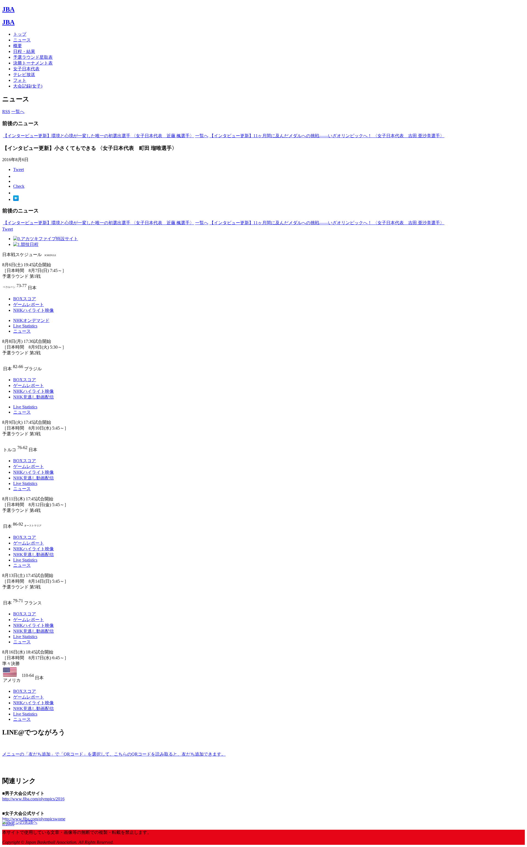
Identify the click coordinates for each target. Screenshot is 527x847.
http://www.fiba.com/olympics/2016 (33, 798)
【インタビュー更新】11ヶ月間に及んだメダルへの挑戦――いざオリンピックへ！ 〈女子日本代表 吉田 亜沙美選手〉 (326, 135)
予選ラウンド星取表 (33, 57)
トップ (19, 34)
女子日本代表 (26, 68)
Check (18, 186)
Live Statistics (25, 326)
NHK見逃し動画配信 (33, 397)
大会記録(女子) (27, 86)
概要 (17, 45)
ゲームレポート (28, 304)
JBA (8, 9)
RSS (6, 111)
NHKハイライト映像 (33, 310)
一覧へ (17, 111)
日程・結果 (24, 51)
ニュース (22, 40)
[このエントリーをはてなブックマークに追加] (16, 199)
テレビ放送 (24, 74)
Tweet (18, 169)
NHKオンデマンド (31, 320)
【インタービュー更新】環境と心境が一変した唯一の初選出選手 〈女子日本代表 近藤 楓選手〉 (98, 135)
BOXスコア (24, 298)
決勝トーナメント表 (33, 63)
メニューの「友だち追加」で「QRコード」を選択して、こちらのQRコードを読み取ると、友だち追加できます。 (114, 754)
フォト (19, 80)
